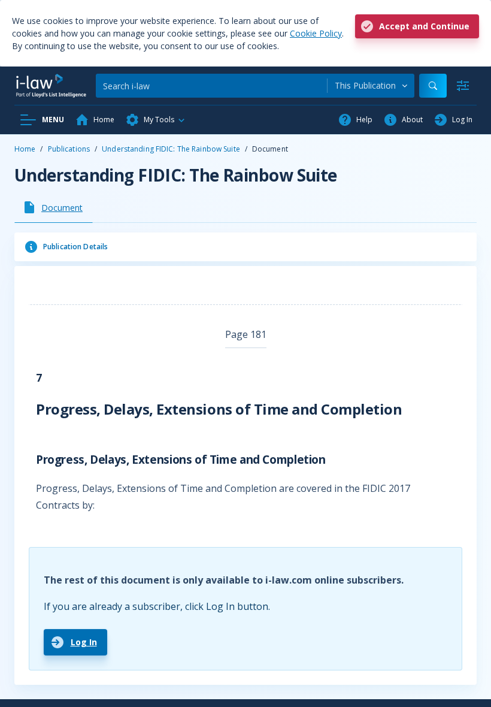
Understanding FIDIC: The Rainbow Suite (171, 149)
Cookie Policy (316, 33)
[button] (155, 120)
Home (24, 149)
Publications (69, 149)
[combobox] (371, 86)
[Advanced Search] (462, 86)
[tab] (53, 207)
